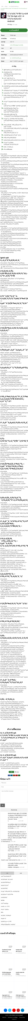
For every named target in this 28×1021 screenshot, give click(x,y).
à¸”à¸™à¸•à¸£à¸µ (4, 903)
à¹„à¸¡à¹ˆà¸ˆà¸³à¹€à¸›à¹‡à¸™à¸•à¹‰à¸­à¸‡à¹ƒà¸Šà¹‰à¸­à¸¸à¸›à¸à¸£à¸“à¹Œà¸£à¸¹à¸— (14, 120)
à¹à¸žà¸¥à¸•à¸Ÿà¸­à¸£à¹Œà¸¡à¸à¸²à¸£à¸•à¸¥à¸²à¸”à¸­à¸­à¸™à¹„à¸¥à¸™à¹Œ (12, 74)
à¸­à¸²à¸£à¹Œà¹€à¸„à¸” (6, 882)
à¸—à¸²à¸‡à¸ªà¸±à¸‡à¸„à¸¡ (13, 6)
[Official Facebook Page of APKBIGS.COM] (5, 1010)
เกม (7, 873)
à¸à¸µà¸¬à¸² (3, 918)
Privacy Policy (22, 1017)
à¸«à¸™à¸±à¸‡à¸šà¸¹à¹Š (6, 876)
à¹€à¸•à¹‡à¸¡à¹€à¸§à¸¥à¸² (10, 137)
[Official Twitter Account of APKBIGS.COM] (9, 1010)
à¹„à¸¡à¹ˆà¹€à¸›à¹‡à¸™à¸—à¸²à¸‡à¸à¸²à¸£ (10, 891)
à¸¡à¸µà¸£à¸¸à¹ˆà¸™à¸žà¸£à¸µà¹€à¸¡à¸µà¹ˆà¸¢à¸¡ (16, 93)
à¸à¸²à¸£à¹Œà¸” (4, 888)
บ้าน (2, 6)
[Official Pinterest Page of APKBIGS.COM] (18, 1010)
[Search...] (22, 1)
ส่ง (2, 805)
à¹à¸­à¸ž (6, 6)
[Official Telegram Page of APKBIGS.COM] (22, 1010)
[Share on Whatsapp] (19, 775)
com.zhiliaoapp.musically (16, 45)
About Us (4, 1017)
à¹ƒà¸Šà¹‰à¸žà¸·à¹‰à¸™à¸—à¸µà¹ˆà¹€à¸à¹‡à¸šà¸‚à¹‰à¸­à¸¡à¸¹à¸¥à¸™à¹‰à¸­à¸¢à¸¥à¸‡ (11, 110)
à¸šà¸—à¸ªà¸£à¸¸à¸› (8, 147)
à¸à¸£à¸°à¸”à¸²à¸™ (5, 885)
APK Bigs (9, 24)
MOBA (2, 900)
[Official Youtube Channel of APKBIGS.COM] (14, 1010)
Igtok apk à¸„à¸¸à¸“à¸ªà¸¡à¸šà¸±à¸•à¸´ (13, 70)
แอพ (21, 873)
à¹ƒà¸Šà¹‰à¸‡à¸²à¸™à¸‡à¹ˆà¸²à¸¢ (12, 135)
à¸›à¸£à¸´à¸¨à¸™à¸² (5, 906)
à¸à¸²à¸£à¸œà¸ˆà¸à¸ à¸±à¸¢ (7, 879)
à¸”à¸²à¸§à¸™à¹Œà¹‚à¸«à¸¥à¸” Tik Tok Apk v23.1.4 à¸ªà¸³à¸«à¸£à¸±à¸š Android (14, 9)
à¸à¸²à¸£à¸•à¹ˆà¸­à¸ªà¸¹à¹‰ (7, 894)
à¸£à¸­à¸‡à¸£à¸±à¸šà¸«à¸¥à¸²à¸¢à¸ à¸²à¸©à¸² (14, 140)
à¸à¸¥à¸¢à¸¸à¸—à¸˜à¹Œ (6, 921)
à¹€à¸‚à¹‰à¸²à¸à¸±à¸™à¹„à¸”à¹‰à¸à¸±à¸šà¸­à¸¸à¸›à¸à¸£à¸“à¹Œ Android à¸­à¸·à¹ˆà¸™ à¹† (15, 97)
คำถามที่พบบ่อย (8, 149)
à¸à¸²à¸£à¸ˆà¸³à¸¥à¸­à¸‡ (6, 915)
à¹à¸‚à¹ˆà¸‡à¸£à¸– (5, 909)
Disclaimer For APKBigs (13, 1017)
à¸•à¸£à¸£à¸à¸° (4, 897)
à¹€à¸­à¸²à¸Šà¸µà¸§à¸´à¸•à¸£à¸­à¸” (8, 924)
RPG (2, 912)
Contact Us (14, 1019)
